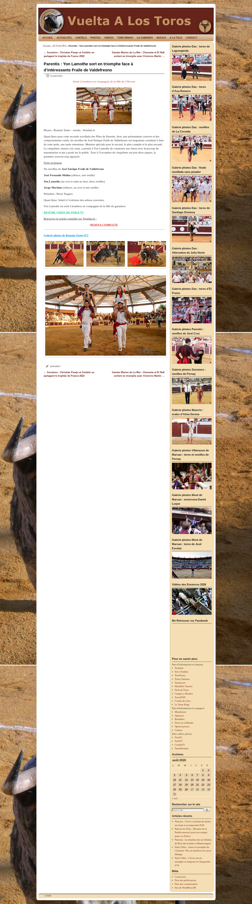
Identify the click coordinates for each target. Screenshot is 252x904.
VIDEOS (108, 37)
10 (174, 780)
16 (208, 780)
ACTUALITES (64, 37)
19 (186, 784)
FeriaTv (178, 737)
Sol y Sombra (181, 671)
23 (208, 784)
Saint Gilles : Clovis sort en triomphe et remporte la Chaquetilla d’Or (192, 862)
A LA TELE (176, 37)
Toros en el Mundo (184, 722)
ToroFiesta (180, 675)
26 (186, 789)
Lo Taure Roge (182, 704)
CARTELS (81, 37)
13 (192, 780)
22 (203, 784)
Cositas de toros (183, 700)
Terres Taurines (182, 679)
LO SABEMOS (145, 37)
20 (192, 784)
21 (197, 784)
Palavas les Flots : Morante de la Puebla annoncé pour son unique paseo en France (191, 832)
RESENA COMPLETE (104, 224)
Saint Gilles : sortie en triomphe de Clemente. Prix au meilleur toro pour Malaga (193, 851)
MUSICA (161, 37)
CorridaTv (180, 744)
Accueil (46, 46)
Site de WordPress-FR (185, 887)
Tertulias (179, 668)
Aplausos (179, 715)
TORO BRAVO (125, 37)
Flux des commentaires (186, 884)
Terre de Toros (182, 690)
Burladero (180, 719)
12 (186, 780)
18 (180, 784)
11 (180, 780)
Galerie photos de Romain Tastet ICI (66, 235)
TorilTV (179, 741)
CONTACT (191, 37)
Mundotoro (180, 712)
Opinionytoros (182, 726)
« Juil (174, 798)
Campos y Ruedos (184, 693)
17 (174, 784)
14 (197, 780)
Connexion (180, 876)
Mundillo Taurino (184, 686)
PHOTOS (95, 37)
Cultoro (178, 730)
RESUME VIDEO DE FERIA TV (64, 212)
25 (180, 789)
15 (203, 780)
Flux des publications (185, 880)
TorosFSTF (180, 697)
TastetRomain (182, 748)
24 (174, 789)
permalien (55, 366)
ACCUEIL (47, 37)
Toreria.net (180, 682)
